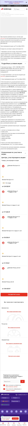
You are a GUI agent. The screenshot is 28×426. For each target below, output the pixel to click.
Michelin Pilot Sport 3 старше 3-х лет (11, 256)
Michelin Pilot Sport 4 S (7, 179)
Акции (7, 13)
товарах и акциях (10, 390)
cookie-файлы (5, 419)
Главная (3, 13)
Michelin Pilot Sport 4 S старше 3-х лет (12, 230)
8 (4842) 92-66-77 (18, 5)
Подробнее (16, 3)
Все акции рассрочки (14, 327)
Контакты (5, 404)
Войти (8, 424)
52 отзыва (8, 183)
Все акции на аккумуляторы (14, 343)
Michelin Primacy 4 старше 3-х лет (11, 205)
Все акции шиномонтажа (14, 311)
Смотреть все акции (14, 356)
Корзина (14, 424)
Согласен (15, 418)
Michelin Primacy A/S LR (8, 281)
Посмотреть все (14, 294)
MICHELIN (3, 38)
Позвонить (19, 424)
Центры (9, 5)
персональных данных (11, 386)
